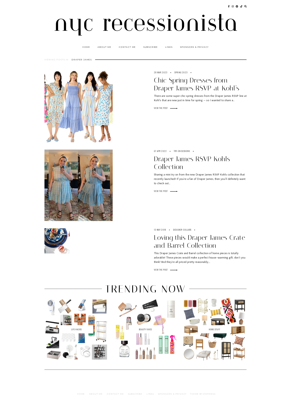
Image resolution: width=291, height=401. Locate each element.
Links (168, 47)
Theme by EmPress (203, 394)
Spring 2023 (181, 72)
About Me (104, 47)
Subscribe (150, 47)
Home (86, 47)
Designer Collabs (182, 229)
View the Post (161, 108)
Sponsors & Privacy (194, 47)
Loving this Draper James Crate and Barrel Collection (199, 241)
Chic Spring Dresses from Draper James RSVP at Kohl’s (196, 84)
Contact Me (127, 47)
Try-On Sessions (182, 151)
